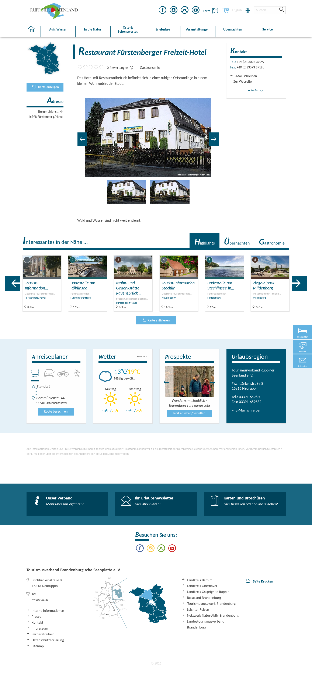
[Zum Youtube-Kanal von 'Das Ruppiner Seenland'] (196, 11)
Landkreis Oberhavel (202, 586)
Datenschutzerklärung (48, 640)
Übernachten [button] (232, 29)
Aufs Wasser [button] (58, 29)
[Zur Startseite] (33, 31)
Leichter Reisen (198, 610)
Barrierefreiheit (43, 634)
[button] (302, 361)
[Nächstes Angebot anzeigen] (299, 283)
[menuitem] (237, 10)
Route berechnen (55, 411)
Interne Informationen (48, 611)
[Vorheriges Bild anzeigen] (82, 139)
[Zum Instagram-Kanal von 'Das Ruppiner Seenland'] (173, 11)
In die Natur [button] (92, 29)
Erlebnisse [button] (163, 29)
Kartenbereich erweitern (287, 252)
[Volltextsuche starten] (282, 10)
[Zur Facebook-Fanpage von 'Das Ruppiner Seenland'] (162, 11)
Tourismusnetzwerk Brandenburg (211, 604)
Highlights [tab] (205, 242)
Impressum (40, 628)
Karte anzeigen (48, 87)
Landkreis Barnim (199, 580)
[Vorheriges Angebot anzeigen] (12, 283)
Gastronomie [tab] (272, 242)
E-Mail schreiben (248, 411)
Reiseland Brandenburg (204, 598)
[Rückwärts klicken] (164, 382)
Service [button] (267, 29)
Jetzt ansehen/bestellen (189, 413)
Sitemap (38, 646)
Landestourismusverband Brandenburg (205, 624)
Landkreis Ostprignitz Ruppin (208, 592)
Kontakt (37, 622)
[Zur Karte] (132, 603)
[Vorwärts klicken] (214, 382)
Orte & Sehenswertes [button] (128, 29)
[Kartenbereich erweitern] (308, 252)
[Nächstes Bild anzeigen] (214, 139)
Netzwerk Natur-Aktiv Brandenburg (213, 615)
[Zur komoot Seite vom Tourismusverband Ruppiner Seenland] (184, 11)
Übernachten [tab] (237, 242)
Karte (207, 11)
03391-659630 (250, 397)
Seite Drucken (263, 581)
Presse (36, 617)
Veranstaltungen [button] (197, 29)
